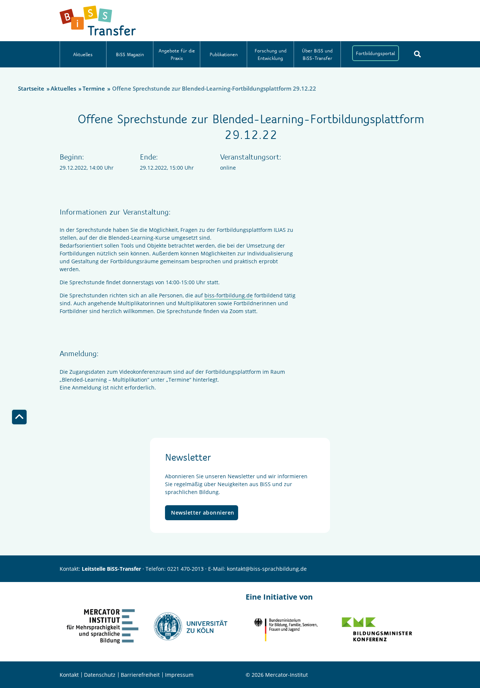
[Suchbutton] (417, 54)
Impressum (179, 674)
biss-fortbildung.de (228, 295)
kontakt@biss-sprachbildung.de (267, 568)
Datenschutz (100, 674)
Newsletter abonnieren (202, 512)
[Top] (19, 417)
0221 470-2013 (185, 568)
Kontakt (69, 674)
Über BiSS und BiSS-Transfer (317, 54)
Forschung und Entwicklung (270, 54)
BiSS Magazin (130, 54)
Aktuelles (83, 54)
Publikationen (224, 54)
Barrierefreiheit (140, 674)
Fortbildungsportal (375, 53)
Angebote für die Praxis (177, 54)
